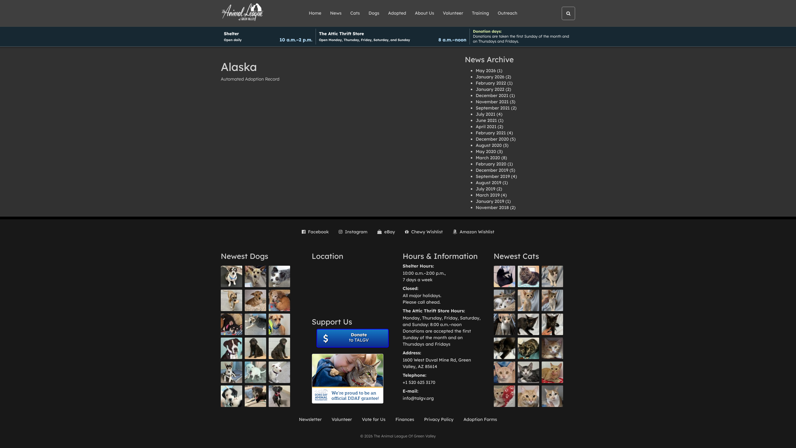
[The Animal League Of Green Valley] (243, 12)
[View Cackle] (528, 372)
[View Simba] (504, 396)
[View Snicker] (552, 348)
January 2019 (490, 201)
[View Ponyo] (279, 300)
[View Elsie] (552, 372)
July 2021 (485, 114)
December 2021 (492, 95)
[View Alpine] (255, 396)
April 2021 (486, 126)
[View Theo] (231, 300)
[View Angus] (552, 324)
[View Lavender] (255, 348)
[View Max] (279, 276)
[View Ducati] (552, 300)
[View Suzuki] (504, 300)
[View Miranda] (231, 324)
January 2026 (490, 77)
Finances (405, 419)
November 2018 (492, 207)
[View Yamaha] (552, 276)
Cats (355, 13)
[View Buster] (255, 276)
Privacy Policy (439, 419)
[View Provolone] (528, 396)
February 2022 (491, 83)
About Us (424, 13)
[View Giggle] (504, 372)
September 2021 (493, 108)
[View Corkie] (255, 300)
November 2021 (492, 102)
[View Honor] (279, 396)
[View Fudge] (528, 276)
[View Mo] (255, 372)
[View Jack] (231, 372)
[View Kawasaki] (528, 300)
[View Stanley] (231, 348)
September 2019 (493, 176)
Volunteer (453, 13)
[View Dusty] (255, 324)
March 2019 (488, 195)
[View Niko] (279, 324)
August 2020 (489, 145)
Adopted (397, 13)
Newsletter (310, 419)
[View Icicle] (231, 396)
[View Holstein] (504, 348)
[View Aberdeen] (528, 324)
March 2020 (488, 158)
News (336, 13)
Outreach (507, 13)
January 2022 (490, 89)
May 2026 (486, 70)
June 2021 (486, 120)
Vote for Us (374, 419)
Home (315, 13)
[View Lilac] (279, 348)
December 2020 (492, 139)
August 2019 (488, 182)
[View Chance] (231, 276)
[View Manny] (279, 372)
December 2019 (492, 170)
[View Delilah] (528, 348)
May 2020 (486, 151)
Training (480, 13)
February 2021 (491, 133)
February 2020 (491, 164)
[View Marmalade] (552, 396)
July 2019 (485, 189)
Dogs (373, 13)
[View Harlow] (504, 276)
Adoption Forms (480, 419)
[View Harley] (504, 324)
